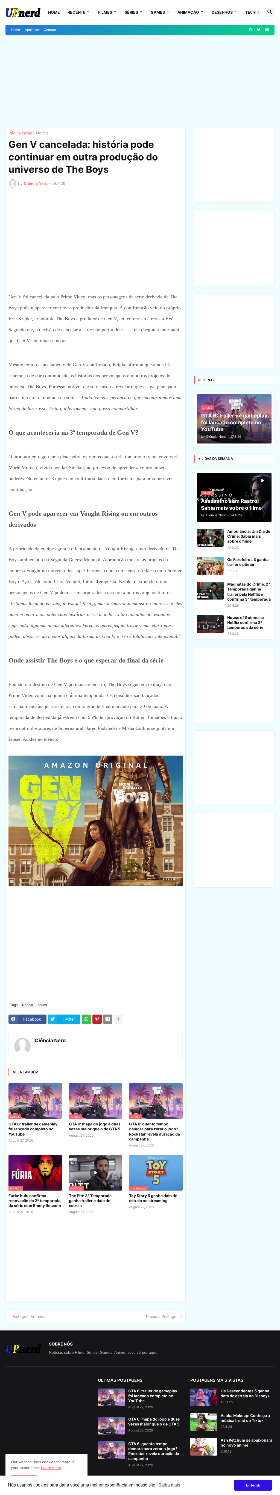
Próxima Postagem (163, 1316)
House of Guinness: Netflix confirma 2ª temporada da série (245, 622)
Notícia (42, 133)
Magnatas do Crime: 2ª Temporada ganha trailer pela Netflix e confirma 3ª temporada (249, 591)
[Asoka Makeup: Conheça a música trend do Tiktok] (203, 1422)
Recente (77, 12)
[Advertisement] (140, 81)
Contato (50, 30)
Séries (131, 12)
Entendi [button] (253, 1485)
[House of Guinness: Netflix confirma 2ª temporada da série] (210, 624)
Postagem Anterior (28, 1316)
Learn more (51, 1467)
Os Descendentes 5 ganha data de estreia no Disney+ (245, 1393)
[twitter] (258, 30)
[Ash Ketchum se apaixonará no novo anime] (203, 1447)
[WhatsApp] (86, 1019)
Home (54, 12)
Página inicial (20, 133)
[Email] (107, 1019)
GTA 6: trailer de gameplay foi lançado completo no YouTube (32, 1129)
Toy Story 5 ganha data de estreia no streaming (153, 1198)
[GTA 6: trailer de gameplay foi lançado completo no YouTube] (111, 1397)
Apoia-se (32, 30)
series (42, 1005)
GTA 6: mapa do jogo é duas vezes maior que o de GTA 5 (95, 1126)
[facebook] (250, 30)
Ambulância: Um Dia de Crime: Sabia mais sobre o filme (248, 536)
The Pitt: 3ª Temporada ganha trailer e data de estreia (90, 1200)
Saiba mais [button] (169, 1485)
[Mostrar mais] (118, 1019)
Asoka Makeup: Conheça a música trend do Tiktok (245, 1418)
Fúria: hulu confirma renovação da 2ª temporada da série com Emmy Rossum (34, 1200)
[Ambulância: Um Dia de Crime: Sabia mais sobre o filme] (210, 538)
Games (158, 12)
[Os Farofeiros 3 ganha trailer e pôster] (210, 566)
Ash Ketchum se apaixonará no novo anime (246, 1442)
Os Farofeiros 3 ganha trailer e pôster (248, 562)
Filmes (105, 12)
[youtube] (267, 30)
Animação (188, 12)
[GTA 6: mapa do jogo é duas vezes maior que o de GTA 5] (111, 1425)
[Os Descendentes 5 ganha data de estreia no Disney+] (203, 1397)
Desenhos (222, 12)
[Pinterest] (97, 1019)
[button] (256, 12)
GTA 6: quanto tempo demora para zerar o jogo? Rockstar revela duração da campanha (154, 1131)
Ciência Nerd (50, 1040)
